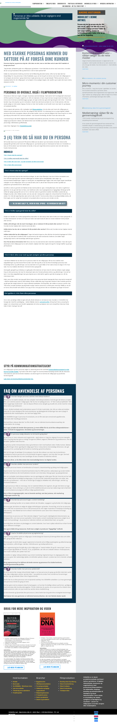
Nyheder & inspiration (107, 4)
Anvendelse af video (90, 4)
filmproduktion (37, 109)
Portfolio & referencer (75, 4)
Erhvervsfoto (61, 4)
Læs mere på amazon (15, 667)
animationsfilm (44, 302)
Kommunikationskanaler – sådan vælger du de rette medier (97, 55)
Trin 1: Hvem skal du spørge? (13, 155)
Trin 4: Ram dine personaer (13, 165)
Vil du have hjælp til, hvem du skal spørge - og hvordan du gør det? (39, 203)
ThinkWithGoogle (25, 126)
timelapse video (51, 4)
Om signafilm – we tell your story (73, 6)
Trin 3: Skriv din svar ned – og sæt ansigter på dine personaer (24, 161)
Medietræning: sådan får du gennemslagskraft (97, 114)
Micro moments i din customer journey (99, 84)
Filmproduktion (37, 4)
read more (85, 69)
